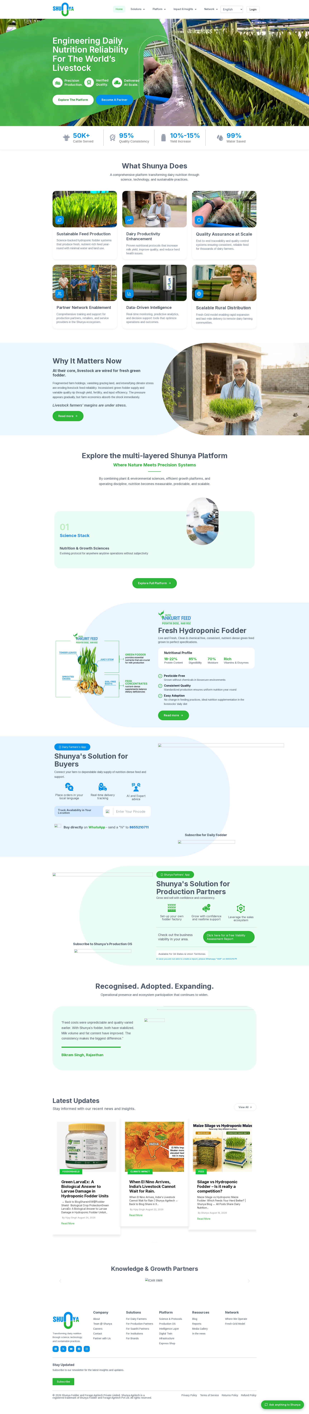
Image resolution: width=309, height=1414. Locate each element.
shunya (205, 1212)
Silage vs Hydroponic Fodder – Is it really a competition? (217, 1186)
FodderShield (71, 1171)
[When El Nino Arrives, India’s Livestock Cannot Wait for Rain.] (154, 1147)
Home (119, 9)
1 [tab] (154, 1241)
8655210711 (139, 827)
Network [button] (209, 9)
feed (201, 1171)
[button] (60, 1281)
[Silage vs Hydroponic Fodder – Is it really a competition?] (222, 1147)
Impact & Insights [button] (183, 9)
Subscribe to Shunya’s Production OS (102, 944)
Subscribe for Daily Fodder (206, 835)
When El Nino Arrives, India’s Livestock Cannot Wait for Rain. (152, 1186)
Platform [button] (157, 9)
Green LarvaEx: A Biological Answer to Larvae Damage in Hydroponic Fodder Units (85, 1188)
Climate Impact (140, 1171)
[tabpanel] (87, 1176)
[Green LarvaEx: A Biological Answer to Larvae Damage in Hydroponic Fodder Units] (86, 1147)
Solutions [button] (136, 9)
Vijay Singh (71, 1217)
